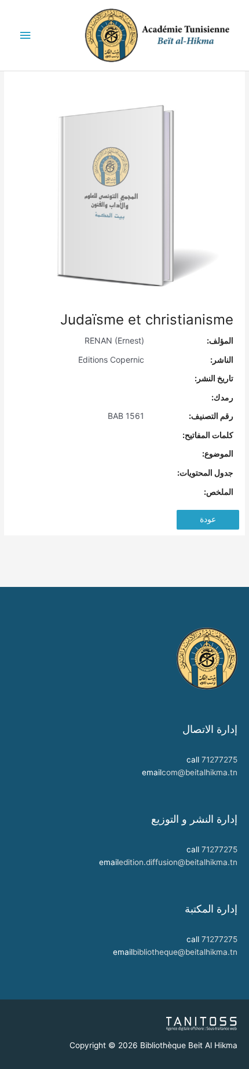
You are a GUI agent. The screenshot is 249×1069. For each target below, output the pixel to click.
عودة (208, 519)
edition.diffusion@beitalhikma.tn (178, 862)
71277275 (219, 759)
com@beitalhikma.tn (199, 772)
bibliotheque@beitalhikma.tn (185, 952)
